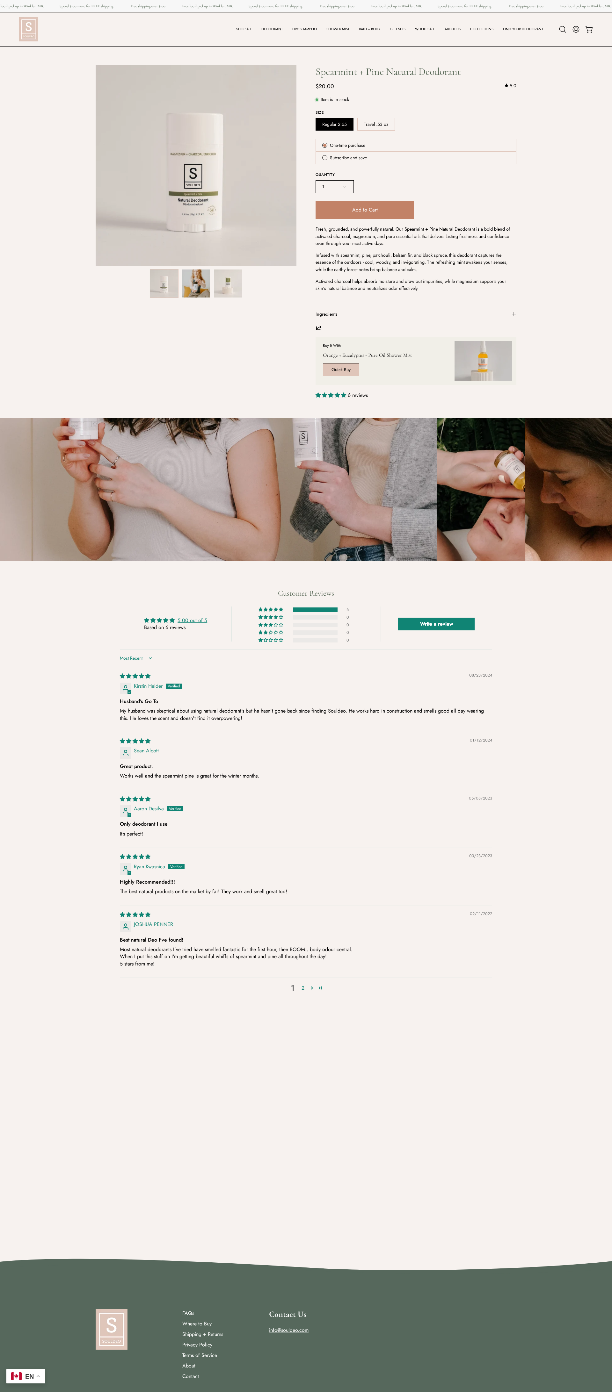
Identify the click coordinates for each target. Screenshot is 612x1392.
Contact (190, 1376)
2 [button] (303, 988)
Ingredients (326, 314)
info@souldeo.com (289, 1330)
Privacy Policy (197, 1344)
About (188, 1365)
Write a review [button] (436, 624)
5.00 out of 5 (192, 620)
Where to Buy (197, 1323)
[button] (272, 29)
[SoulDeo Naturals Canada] (28, 29)
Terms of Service (199, 1355)
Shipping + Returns (202, 1334)
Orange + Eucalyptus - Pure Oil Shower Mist (367, 355)
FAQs (188, 1313)
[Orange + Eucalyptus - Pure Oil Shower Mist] (483, 361)
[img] (510, 86)
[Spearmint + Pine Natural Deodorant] (164, 283)
